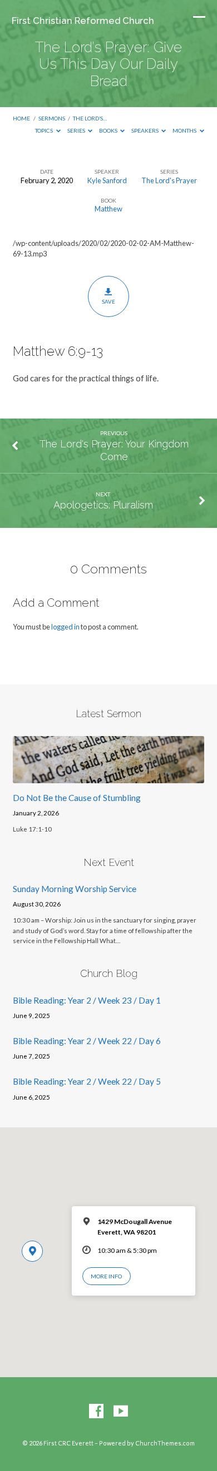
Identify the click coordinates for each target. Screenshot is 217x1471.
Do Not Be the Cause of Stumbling (77, 798)
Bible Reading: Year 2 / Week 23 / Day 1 (87, 1000)
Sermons (51, 118)
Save (108, 301)
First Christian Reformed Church (83, 20)
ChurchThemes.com (165, 1443)
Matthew (108, 208)
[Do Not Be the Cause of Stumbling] (108, 776)
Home (21, 118)
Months (185, 130)
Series (76, 130)
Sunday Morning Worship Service (74, 889)
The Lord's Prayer (169, 180)
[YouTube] (121, 1411)
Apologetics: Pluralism (103, 505)
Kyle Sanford (107, 180)
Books (109, 130)
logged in (65, 626)
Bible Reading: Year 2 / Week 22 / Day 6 (87, 1041)
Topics (44, 130)
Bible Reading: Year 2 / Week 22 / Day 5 (87, 1081)
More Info (106, 1276)
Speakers (145, 130)
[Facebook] (96, 1411)
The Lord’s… (90, 118)
